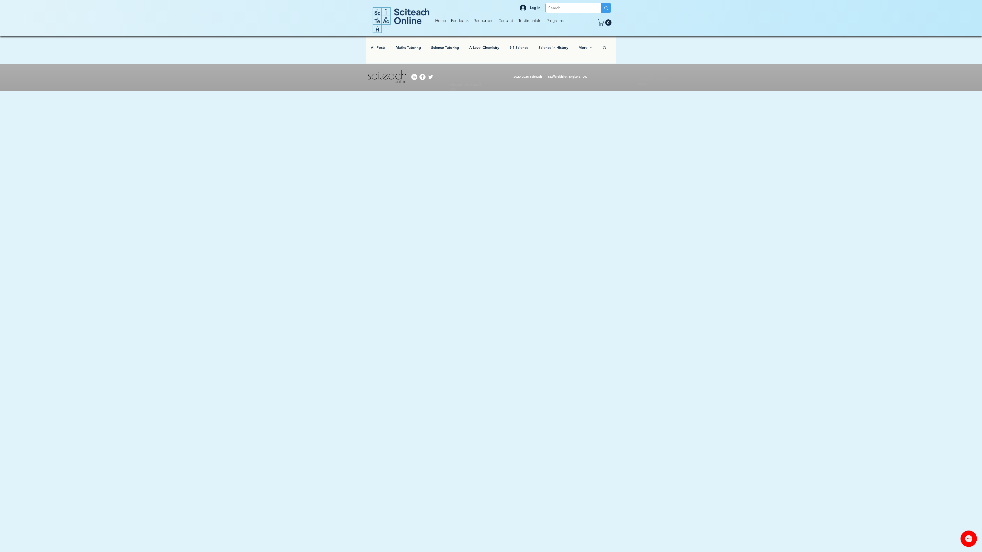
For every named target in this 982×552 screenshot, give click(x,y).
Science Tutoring (445, 47)
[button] (605, 22)
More (582, 47)
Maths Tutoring (408, 47)
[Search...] (606, 8)
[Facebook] (422, 77)
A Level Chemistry (484, 47)
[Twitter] (431, 77)
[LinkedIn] (414, 77)
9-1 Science (518, 47)
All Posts (378, 47)
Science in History (553, 47)
